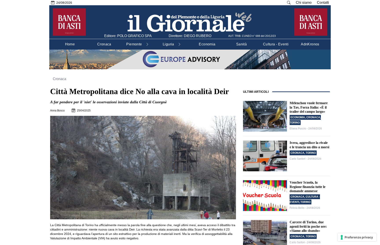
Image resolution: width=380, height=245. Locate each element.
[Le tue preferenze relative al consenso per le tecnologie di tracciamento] (357, 237)
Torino (295, 122)
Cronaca (59, 79)
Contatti (323, 2)
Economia (297, 117)
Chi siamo (304, 2)
